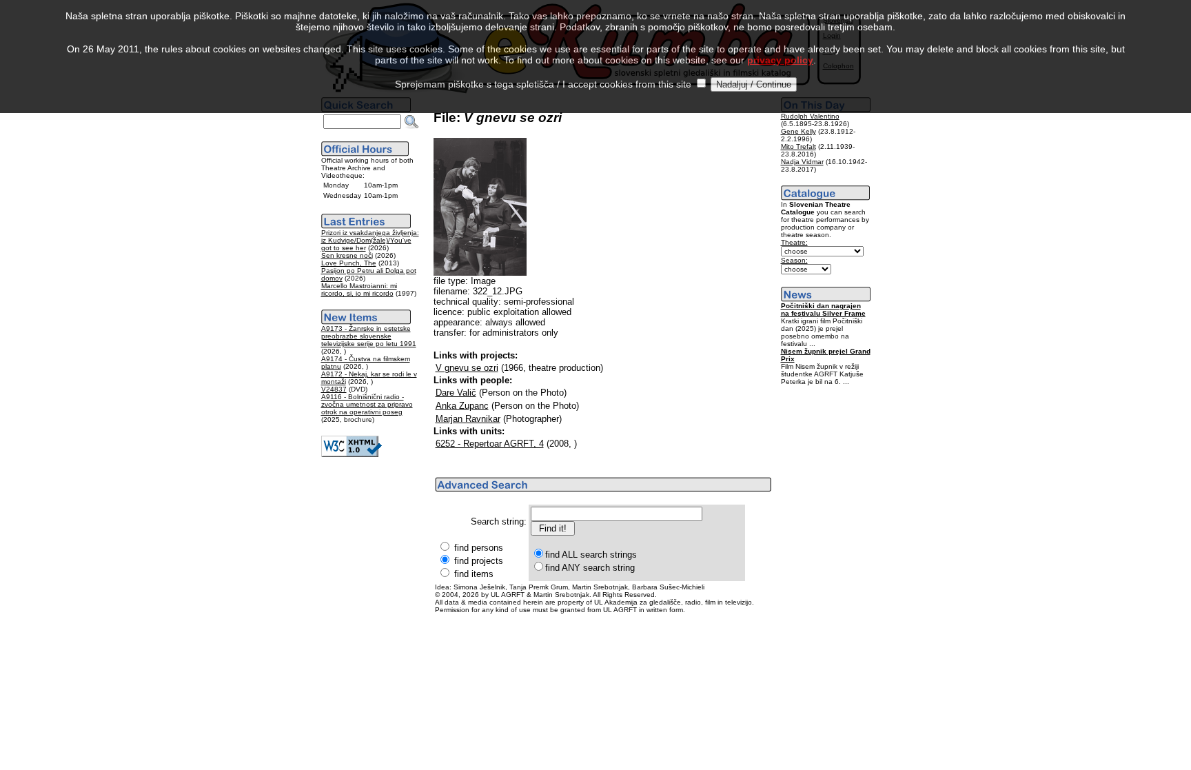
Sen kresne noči (347, 255)
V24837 (334, 389)
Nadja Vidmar (802, 161)
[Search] (411, 122)
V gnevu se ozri (467, 368)
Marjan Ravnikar (468, 419)
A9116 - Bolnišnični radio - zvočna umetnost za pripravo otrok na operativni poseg (367, 404)
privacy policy (780, 59)
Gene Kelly (798, 131)
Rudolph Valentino (810, 116)
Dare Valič (456, 392)
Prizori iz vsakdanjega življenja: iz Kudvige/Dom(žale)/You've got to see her (370, 240)
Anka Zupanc (462, 406)
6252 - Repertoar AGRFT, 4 (490, 443)
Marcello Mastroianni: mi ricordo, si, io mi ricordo (359, 289)
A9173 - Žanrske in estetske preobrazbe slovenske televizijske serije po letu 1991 (368, 336)
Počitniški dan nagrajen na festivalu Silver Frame (823, 309)
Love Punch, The (348, 263)
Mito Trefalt (798, 146)
